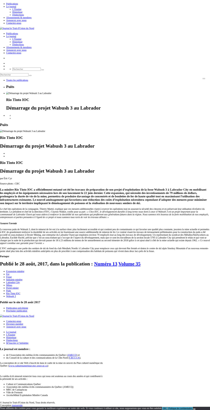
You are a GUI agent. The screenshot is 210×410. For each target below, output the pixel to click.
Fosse (9, 277)
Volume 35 (129, 264)
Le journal (11, 6)
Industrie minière (14, 279)
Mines (9, 285)
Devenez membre (14, 324)
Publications (12, 3)
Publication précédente (17, 308)
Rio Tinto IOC (13, 293)
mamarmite (17, 405)
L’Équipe (16, 9)
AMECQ (72, 355)
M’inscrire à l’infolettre (17, 343)
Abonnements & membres (19, 17)
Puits (8, 290)
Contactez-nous (13, 23)
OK (164, 408)
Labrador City (13, 282)
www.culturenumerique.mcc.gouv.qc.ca (28, 365)
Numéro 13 (105, 264)
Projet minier (12, 288)
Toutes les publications (17, 80)
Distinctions (18, 15)
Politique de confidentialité (180, 408)
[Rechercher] (42, 69)
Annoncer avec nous (16, 326)
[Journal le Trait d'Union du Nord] (17, 28)
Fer (7, 274)
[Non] (194, 409)
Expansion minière (15, 271)
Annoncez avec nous (16, 20)
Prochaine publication (16, 310)
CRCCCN (74, 357)
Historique (17, 12)
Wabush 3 (11, 296)
